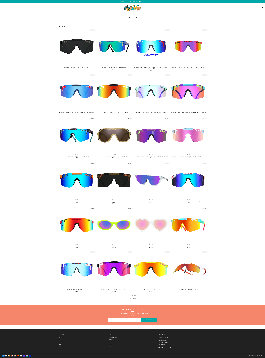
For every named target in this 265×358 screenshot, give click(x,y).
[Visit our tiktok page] (164, 347)
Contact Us (111, 346)
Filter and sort (64, 26)
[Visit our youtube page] (170, 347)
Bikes (60, 339)
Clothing (60, 346)
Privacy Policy (111, 339)
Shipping (110, 344)
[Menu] (2, 7)
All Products (61, 337)
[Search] (259, 7)
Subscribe (149, 320)
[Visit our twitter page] (167, 347)
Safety (60, 344)
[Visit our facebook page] (159, 347)
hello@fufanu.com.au (163, 337)
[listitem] (132, 1)
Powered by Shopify (252, 355)
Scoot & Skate (62, 342)
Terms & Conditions (113, 337)
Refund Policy (111, 342)
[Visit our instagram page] (162, 347)
